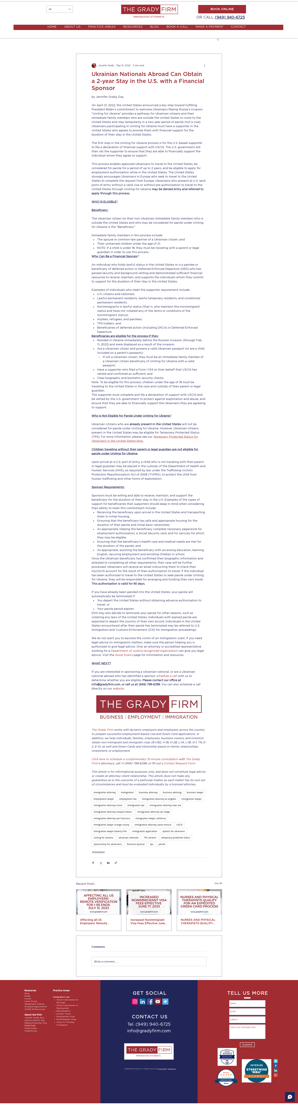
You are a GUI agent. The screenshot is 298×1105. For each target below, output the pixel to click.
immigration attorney (105, 792)
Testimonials (31, 1028)
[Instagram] (135, 1002)
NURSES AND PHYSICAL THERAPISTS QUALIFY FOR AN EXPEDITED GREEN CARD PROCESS (198, 922)
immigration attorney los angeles (159, 798)
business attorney (148, 792)
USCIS (179, 824)
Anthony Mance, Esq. (35, 1020)
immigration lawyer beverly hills (110, 831)
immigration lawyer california (150, 818)
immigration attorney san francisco (112, 818)
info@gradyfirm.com (149, 1031)
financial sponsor (136, 844)
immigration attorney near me (165, 805)
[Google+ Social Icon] (276, 1075)
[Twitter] (165, 1002)
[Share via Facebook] (93, 862)
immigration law (135, 805)
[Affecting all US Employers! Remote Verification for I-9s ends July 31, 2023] (98, 902)
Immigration (98, 852)
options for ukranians (174, 831)
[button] (218, 39)
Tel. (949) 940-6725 (149, 1024)
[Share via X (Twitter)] (100, 862)
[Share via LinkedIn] (108, 862)
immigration (127, 792)
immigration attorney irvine (108, 805)
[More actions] (204, 65)
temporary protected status (175, 837)
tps (151, 844)
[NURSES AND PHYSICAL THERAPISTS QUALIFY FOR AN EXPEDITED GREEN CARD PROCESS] (199, 902)
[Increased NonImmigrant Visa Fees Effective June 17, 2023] (149, 902)
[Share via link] (115, 862)
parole (162, 844)
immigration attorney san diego (153, 811)
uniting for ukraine (103, 837)
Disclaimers (172, 1069)
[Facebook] (150, 1002)
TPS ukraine (150, 837)
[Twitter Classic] (276, 1061)
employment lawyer (104, 798)
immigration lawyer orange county (111, 824)
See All (218, 883)
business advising (172, 792)
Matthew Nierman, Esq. (36, 1023)
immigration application (144, 831)
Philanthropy (31, 1031)
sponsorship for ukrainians (108, 844)
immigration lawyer (191, 798)
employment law (128, 798)
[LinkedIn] (143, 1002)
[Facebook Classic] (276, 1066)
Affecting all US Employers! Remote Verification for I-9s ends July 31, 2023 (97, 922)
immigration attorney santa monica (153, 824)
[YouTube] (158, 1002)
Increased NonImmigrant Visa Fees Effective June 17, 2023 (147, 922)
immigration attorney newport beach (113, 811)
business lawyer (195, 792)
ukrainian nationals (128, 837)
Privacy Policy (162, 1069)
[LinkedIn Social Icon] (276, 1070)
